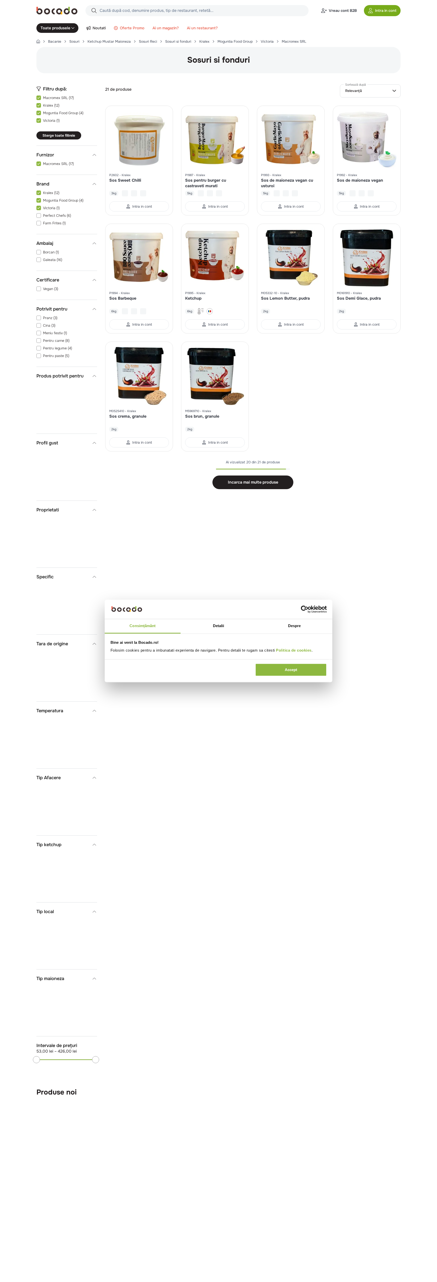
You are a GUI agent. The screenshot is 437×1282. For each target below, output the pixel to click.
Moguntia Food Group (235, 41)
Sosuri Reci (148, 41)
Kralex (204, 41)
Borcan (51, 252)
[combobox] (197, 10)
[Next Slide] (398, 1092)
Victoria (267, 41)
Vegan (50, 289)
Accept (291, 670)
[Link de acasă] (38, 41)
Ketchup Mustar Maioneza (109, 41)
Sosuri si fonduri (178, 41)
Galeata (52, 259)
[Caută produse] (94, 10)
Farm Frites (54, 223)
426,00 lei (65, 1051)
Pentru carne (56, 340)
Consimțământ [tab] (142, 626)
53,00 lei (44, 1051)
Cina (49, 325)
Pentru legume (57, 348)
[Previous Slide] (386, 1092)
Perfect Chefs (57, 215)
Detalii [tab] (218, 626)
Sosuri (74, 41)
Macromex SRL (294, 41)
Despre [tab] (294, 626)
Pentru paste (56, 355)
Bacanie (54, 41)
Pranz (50, 318)
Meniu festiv (55, 333)
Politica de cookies (294, 650)
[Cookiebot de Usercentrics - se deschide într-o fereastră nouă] (304, 609)
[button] (382, 10)
